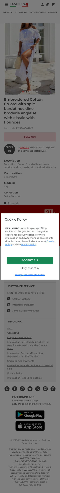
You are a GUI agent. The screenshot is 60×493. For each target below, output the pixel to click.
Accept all (30, 260)
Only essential (30, 268)
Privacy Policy (28, 244)
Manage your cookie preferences (30, 275)
